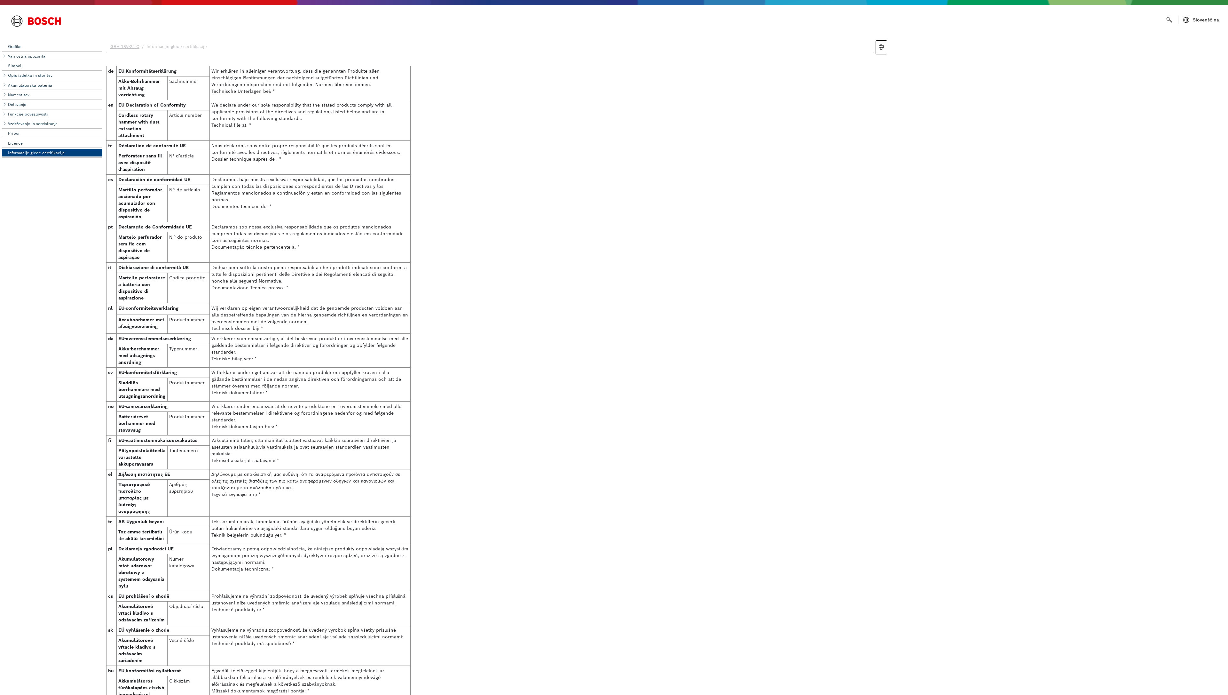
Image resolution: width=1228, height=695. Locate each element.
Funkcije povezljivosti (28, 114)
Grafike (14, 46)
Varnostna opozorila (26, 56)
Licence (15, 143)
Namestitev (18, 94)
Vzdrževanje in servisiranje (33, 123)
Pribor (14, 133)
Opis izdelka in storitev (30, 75)
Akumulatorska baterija (30, 85)
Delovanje (17, 104)
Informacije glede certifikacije (36, 152)
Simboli (15, 65)
